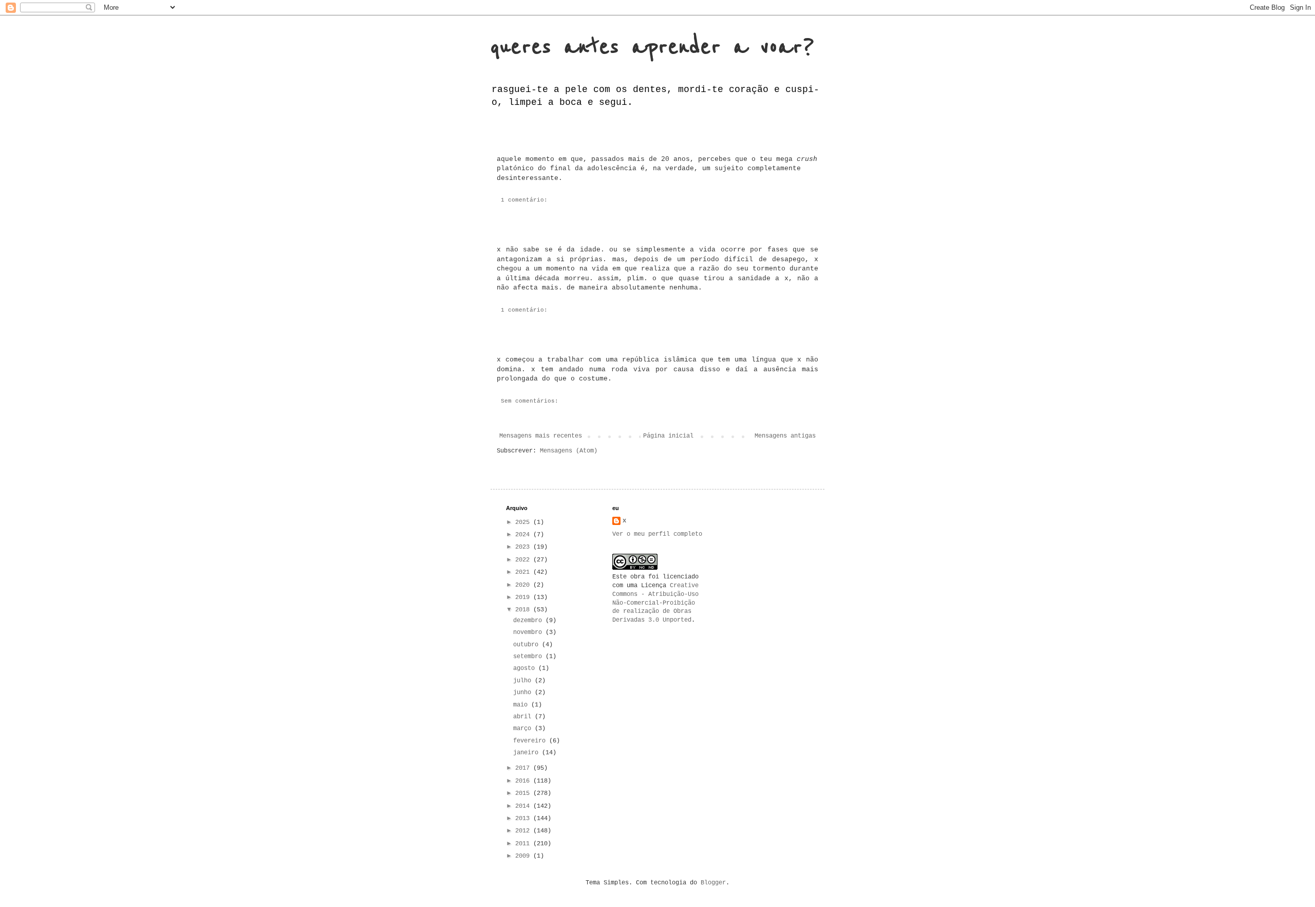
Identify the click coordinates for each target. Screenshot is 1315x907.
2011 (524, 843)
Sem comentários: (529, 401)
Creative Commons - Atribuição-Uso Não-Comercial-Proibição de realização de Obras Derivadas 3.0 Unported (655, 603)
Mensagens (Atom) (568, 451)
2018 (524, 609)
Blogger (713, 882)
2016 (524, 781)
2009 (524, 856)
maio (522, 705)
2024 (524, 534)
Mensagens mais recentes (540, 436)
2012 (524, 831)
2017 (524, 768)
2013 (524, 818)
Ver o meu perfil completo (657, 534)
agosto (525, 668)
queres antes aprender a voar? (652, 47)
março (524, 728)
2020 (524, 585)
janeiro (527, 752)
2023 (524, 547)
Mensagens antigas (785, 436)
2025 (524, 522)
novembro (529, 632)
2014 (524, 806)
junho (524, 692)
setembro (529, 656)
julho (524, 680)
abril (524, 716)
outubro (527, 644)
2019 (524, 597)
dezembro (529, 620)
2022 (524, 560)
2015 (524, 793)
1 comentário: (524, 200)
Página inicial (668, 436)
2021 (524, 572)
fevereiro (531, 741)
